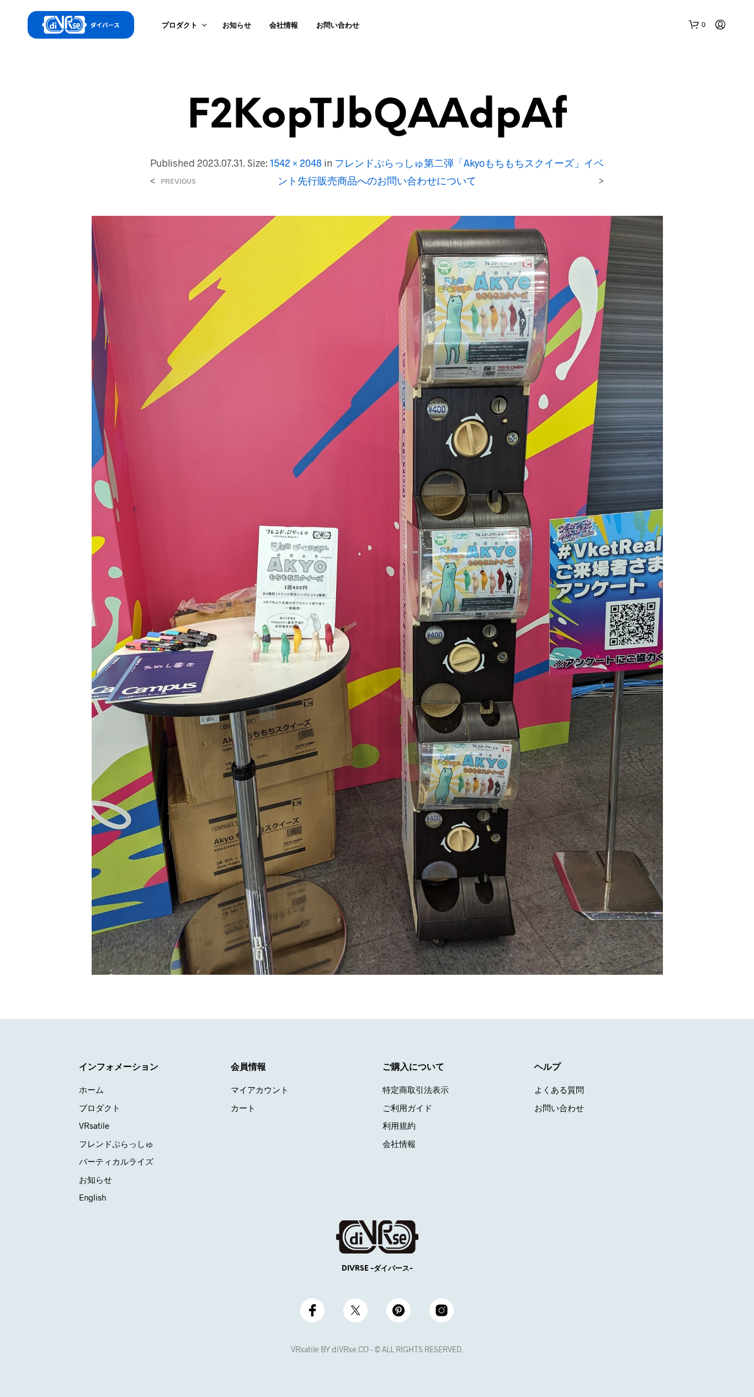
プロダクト (180, 25)
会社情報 (283, 25)
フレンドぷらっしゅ (116, 1144)
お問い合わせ (337, 25)
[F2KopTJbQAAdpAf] (377, 594)
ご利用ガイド (407, 1108)
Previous (178, 181)
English (92, 1197)
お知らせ (236, 25)
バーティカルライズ (116, 1161)
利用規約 (399, 1125)
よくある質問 (559, 1090)
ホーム (91, 1090)
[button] (697, 24)
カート (243, 1108)
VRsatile (94, 1125)
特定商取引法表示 (416, 1090)
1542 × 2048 (296, 163)
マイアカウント (260, 1090)
